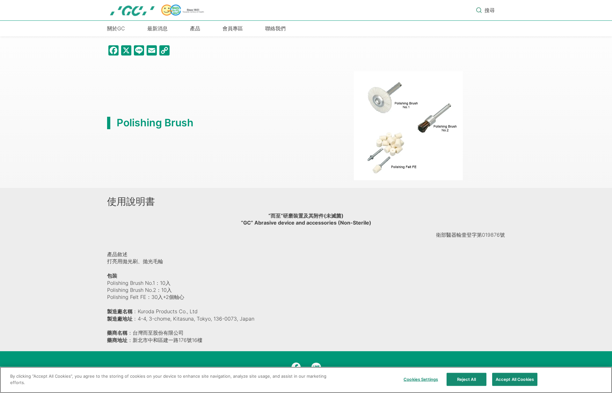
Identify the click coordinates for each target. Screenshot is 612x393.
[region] (306, 380)
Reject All (466, 379)
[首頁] (157, 10)
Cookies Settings (421, 379)
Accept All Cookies (515, 379)
